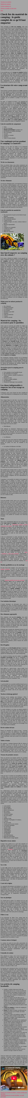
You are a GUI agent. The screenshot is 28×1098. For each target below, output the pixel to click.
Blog (2, 10)
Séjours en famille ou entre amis (8, 8)
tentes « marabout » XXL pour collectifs (14, 553)
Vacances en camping (6, 2)
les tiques (10, 849)
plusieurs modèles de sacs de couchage (14, 580)
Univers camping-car (6, 6)
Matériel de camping (6, 4)
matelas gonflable (5, 569)
